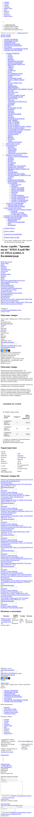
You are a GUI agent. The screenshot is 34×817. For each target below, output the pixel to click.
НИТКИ (10, 161)
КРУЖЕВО (14, 186)
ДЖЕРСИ (11, 66)
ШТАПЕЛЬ (11, 139)
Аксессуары (4, 290)
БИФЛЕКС (11, 59)
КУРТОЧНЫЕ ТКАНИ (15, 78)
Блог (5, 10)
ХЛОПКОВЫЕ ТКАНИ (15, 131)
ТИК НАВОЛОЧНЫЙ (14, 114)
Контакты (7, 14)
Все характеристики (7, 323)
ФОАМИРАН (12, 225)
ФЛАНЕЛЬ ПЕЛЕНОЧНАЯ (16, 118)
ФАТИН (10, 115)
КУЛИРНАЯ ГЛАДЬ (14, 75)
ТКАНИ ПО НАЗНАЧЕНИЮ (13, 45)
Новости (6, 11)
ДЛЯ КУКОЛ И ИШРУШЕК (16, 222)
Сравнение (14, 492)
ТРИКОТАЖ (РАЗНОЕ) (15, 142)
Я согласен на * (17, 795)
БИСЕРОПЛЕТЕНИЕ (14, 219)
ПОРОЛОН (11, 147)
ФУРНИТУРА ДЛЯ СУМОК (16, 173)
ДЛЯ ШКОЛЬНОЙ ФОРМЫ (16, 206)
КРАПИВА (11, 104)
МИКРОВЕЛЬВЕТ (13, 87)
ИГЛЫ (10, 178)
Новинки (7, 707)
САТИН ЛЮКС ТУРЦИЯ (19, 214)
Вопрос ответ (8, 8)
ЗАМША (10, 69)
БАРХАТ (10, 56)
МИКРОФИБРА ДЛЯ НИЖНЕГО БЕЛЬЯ (20, 89)
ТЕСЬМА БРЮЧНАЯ (17, 195)
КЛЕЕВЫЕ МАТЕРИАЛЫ (16, 180)
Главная (6, 2)
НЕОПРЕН (11, 109)
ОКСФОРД (11, 94)
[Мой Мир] (7, 351)
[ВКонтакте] (2, 351)
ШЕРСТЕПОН (12, 148)
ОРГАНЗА (11, 111)
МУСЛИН (11, 90)
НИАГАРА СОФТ (13, 92)
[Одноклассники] (4, 351)
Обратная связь (5, 764)
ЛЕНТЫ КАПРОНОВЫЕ (19, 201)
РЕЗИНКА (11, 164)
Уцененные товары (10, 713)
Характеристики (6, 288)
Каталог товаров (6, 35)
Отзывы (6, 3)
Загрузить (4, 330)
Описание (4, 286)
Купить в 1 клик (16, 345)
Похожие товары (6, 293)
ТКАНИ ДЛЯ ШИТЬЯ (11, 39)
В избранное (4, 494)
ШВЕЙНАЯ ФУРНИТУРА (12, 44)
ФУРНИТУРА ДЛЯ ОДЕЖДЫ (17, 166)
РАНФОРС (14, 211)
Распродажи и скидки (10, 710)
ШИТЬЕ (10, 136)
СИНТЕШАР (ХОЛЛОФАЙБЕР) (17, 153)
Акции (6, 5)
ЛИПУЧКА (14, 192)
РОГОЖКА (11, 112)
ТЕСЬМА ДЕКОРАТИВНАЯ (20, 197)
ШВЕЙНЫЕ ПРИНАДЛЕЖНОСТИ (18, 169)
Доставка (7, 7)
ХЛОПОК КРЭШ (13, 134)
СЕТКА (10, 140)
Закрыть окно (21, 33)
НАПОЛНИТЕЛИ (9, 42)
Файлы (3, 296)
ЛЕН (9, 81)
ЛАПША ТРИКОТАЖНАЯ (16, 80)
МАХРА (10, 84)
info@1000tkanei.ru (27, 741)
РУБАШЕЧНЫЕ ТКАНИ (15, 97)
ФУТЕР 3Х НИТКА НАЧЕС (16, 128)
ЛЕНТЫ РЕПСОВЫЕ (17, 191)
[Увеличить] (17, 300)
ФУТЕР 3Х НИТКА (14, 125)
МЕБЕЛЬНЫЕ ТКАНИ (11, 41)
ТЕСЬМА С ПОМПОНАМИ (19, 200)
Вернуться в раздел (6, 280)
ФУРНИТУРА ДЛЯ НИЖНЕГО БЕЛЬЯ (16, 48)
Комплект (4, 285)
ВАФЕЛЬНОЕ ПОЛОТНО (16, 61)
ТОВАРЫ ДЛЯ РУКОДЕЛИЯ (13, 50)
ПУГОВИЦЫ (12, 163)
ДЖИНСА (11, 67)
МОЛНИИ (11, 159)
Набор (2, 283)
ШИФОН (10, 137)
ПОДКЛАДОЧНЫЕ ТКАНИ (16, 95)
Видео (2, 297)
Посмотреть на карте (7, 752)
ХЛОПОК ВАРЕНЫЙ (14, 132)
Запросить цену (16, 814)
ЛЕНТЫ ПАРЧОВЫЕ (17, 189)
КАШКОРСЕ (12, 70)
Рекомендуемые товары (11, 712)
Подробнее (4, 490)
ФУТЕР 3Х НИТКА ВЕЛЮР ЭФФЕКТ (19, 126)
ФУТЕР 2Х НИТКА (14, 123)
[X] (9, 351)
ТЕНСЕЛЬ (11, 100)
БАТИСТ (10, 58)
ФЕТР (9, 223)
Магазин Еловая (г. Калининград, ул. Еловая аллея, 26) (6, 621)
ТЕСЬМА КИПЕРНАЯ (18, 198)
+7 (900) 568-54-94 (9, 25)
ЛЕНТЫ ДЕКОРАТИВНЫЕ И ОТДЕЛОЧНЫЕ (17, 182)
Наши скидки (8, 16)
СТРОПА (14, 194)
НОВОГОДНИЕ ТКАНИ (15, 205)
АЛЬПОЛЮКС (12, 150)
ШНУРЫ (10, 170)
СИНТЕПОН (12, 151)
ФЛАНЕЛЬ (11, 117)
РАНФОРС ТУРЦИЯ (17, 212)
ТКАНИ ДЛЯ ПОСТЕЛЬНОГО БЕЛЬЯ (19, 209)
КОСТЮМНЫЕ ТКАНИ (15, 73)
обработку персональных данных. (21, 795)
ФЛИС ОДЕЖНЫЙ (13, 122)
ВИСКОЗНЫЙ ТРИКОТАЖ (16, 64)
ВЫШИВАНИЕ (12, 220)
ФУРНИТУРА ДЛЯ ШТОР (16, 167)
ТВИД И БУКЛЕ (13, 98)
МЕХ (9, 106)
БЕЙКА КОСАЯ (16, 184)
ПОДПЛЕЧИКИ (12, 172)
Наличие (3, 294)
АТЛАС (10, 55)
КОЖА (10, 72)
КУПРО (10, 76)
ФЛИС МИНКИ (12, 120)
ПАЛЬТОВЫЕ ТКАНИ (15, 108)
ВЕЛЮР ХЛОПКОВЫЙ (15, 62)
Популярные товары (10, 709)
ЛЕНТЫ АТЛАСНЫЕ (17, 187)
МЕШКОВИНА (12, 86)
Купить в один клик (8, 797)
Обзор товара (5, 282)
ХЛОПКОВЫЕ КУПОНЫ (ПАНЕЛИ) (19, 129)
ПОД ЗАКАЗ (8, 47)
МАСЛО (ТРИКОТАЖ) (15, 83)
